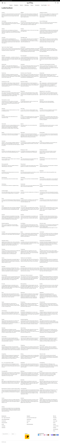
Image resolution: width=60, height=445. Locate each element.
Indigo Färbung (23, 328)
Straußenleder (23, 47)
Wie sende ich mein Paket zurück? (31, 417)
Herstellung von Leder (5, 81)
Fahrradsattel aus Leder (6, 99)
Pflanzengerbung (23, 283)
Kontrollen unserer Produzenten (26, 73)
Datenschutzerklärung (30, 424)
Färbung (22, 353)
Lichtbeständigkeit (5, 190)
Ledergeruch (42, 310)
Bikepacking (23, 91)
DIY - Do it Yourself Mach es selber (7, 362)
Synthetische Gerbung (43, 257)
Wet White (22, 108)
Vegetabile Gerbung (5, 240)
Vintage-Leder (42, 37)
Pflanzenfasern (23, 164)
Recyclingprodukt (23, 55)
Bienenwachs (42, 379)
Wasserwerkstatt (43, 28)
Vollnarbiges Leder (24, 37)
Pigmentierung (42, 157)
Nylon (3, 292)
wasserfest (3, 37)
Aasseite (3, 12)
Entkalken (22, 214)
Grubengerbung (42, 336)
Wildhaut (22, 28)
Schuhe (32, 5)
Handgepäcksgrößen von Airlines (26, 336)
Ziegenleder (42, 99)
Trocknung (3, 249)
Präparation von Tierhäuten (6, 157)
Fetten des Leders (43, 206)
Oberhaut (22, 170)
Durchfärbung (23, 223)
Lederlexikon (3, 427)
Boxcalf (41, 371)
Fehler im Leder (42, 345)
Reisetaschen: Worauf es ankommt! (26, 275)
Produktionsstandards (43, 149)
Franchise (54, 424)
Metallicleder (4, 64)
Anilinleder (41, 388)
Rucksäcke (16, 5)
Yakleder (3, 28)
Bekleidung (27, 5)
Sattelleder (3, 141)
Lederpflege (23, 310)
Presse (54, 430)
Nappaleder (42, 292)
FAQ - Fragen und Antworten (6, 417)
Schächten (41, 266)
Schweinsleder (42, 132)
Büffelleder (22, 371)
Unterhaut (22, 240)
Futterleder (41, 198)
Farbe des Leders (42, 353)
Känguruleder (42, 73)
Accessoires (37, 5)
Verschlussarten (42, 115)
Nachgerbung (23, 302)
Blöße (3, 379)
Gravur (3, 198)
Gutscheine (54, 419)
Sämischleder (23, 266)
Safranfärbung (23, 141)
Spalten (3, 132)
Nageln (3, 302)
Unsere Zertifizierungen (43, 21)
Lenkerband (23, 64)
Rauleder (41, 275)
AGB (27, 422)
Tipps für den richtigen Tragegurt (7, 47)
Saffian (41, 141)
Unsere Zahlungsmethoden (5, 419)
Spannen (22, 123)
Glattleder (41, 398)
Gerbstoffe (3, 345)
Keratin (41, 319)
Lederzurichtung (23, 21)
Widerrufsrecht (29, 419)
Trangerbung (23, 249)
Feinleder (3, 214)
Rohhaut (3, 149)
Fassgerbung (4, 353)
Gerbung (3, 406)
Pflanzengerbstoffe (5, 164)
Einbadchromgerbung (5, 223)
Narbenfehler (23, 177)
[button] (2, 3)
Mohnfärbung (4, 184)
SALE (49, 5)
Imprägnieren (42, 328)
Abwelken (22, 398)
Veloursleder (4, 123)
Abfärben (22, 12)
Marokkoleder (23, 184)
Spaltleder (41, 47)
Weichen (3, 115)
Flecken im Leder (23, 206)
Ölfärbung (3, 170)
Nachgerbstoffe (42, 302)
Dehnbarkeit (23, 362)
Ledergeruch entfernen (43, 12)
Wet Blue (41, 108)
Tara (40, 249)
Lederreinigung (4, 310)
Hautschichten (4, 336)
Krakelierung (4, 73)
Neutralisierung (4, 177)
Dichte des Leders (43, 223)
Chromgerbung (42, 362)
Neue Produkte (44, 5)
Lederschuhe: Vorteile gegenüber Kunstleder (47, 64)
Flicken (3, 206)
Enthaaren (41, 214)
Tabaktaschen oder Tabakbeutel (26, 257)
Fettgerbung (23, 345)
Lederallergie (4, 21)
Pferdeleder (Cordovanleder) (44, 55)
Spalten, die (42, 123)
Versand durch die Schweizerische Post (7, 0)
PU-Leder (3, 283)
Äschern (3, 398)
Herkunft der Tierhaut (43, 190)
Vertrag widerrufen (4, 422)
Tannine (3, 257)
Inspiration (54, 427)
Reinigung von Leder (24, 149)
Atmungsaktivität (23, 388)
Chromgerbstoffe (4, 371)
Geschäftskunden (55, 429)
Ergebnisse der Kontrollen (6, 91)
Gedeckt (22, 198)
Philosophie (54, 417)
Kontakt (3, 424)
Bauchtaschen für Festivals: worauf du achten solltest (11, 388)
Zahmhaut (3, 108)
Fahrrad (21, 5)
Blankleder (22, 379)
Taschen (10, 5)
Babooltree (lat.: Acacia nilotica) (45, 91)
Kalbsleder (3, 328)
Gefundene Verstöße (24, 81)
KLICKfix (22, 190)
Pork (21, 157)
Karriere (54, 422)
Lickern (41, 184)
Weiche (22, 115)
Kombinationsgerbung (24, 319)
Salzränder (3, 55)
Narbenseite (23, 292)
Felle (40, 81)
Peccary (41, 164)
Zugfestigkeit (23, 99)
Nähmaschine (42, 177)
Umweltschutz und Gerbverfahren (45, 240)
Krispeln (3, 319)
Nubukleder (42, 170)
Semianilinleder (4, 275)
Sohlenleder (23, 132)
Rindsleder (3, 266)
